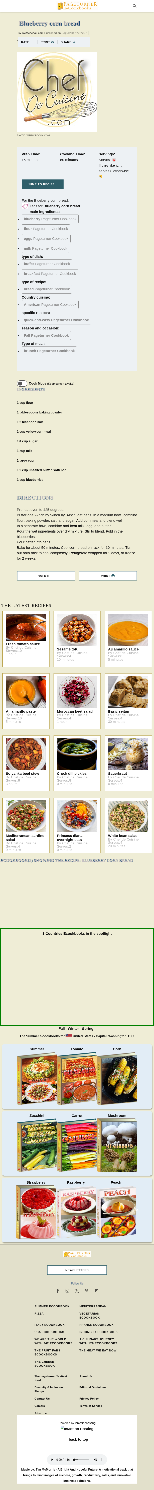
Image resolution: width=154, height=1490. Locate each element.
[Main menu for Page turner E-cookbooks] (19, 6)
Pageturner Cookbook (50, 219)
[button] (77, 1270)
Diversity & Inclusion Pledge (48, 1389)
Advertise (41, 1413)
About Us (85, 1376)
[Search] (134, 6)
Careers (39, 1405)
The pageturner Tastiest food (50, 1378)
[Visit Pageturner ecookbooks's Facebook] (57, 1290)
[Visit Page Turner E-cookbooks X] (77, 1290)
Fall (62, 1029)
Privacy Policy (89, 1398)
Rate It (44, 575)
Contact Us (42, 1398)
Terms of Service (90, 1405)
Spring (87, 1029)
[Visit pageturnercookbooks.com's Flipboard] (96, 1290)
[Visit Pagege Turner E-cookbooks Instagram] (67, 1290)
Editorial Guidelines (92, 1387)
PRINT (45, 42)
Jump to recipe (41, 184)
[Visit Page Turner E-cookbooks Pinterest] (86, 1290)
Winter (73, 1029)
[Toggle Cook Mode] (22, 383)
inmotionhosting (85, 1423)
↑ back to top (77, 1439)
